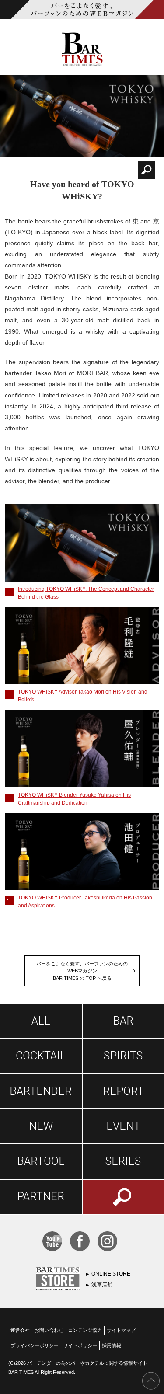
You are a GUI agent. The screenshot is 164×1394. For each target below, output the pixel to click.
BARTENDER (41, 1091)
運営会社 (20, 1330)
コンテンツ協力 (85, 1330)
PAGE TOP (151, 1381)
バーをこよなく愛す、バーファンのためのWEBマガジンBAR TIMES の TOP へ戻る (82, 970)
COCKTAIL (41, 1055)
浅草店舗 (101, 1285)
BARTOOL (41, 1161)
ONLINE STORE (110, 1274)
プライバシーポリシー (34, 1345)
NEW (41, 1126)
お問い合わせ (49, 1330)
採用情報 (111, 1345)
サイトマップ (121, 1330)
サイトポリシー (80, 1345)
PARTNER (40, 1196)
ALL (40, 1020)
